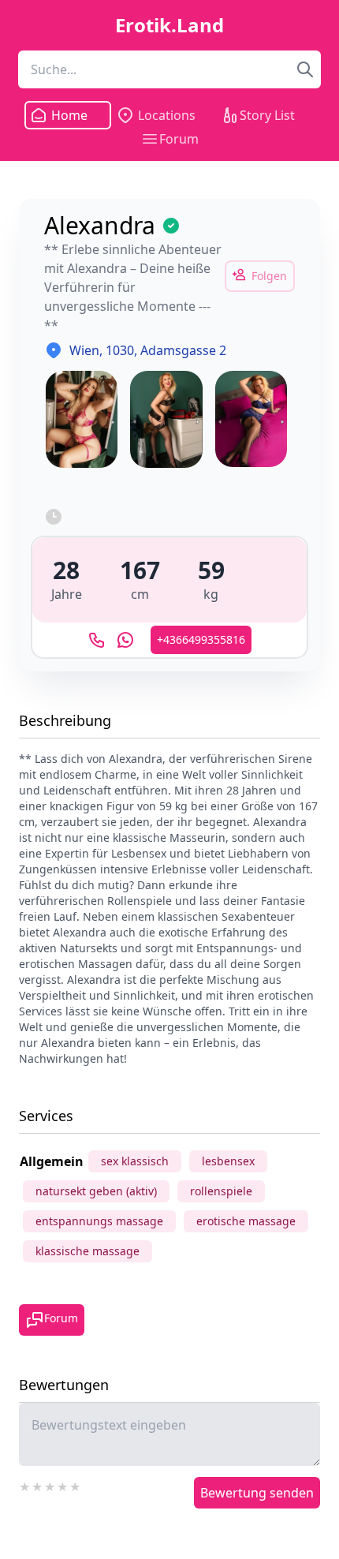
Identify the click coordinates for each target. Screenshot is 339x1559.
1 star (25, 1485)
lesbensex (228, 1160)
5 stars (75, 1485)
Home (69, 115)
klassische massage (87, 1250)
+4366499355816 (201, 639)
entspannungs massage (99, 1220)
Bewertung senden (257, 1492)
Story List (267, 115)
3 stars (50, 1485)
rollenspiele (221, 1190)
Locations (167, 115)
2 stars (38, 1485)
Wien (84, 350)
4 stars (63, 1485)
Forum (179, 139)
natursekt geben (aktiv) (96, 1190)
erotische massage (246, 1220)
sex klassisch (135, 1160)
